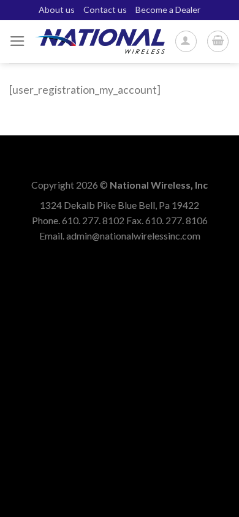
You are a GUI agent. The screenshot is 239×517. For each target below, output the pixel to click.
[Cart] (218, 41)
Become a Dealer (167, 9)
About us (57, 9)
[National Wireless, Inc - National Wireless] (100, 41)
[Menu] (17, 41)
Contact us (105, 9)
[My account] (186, 41)
